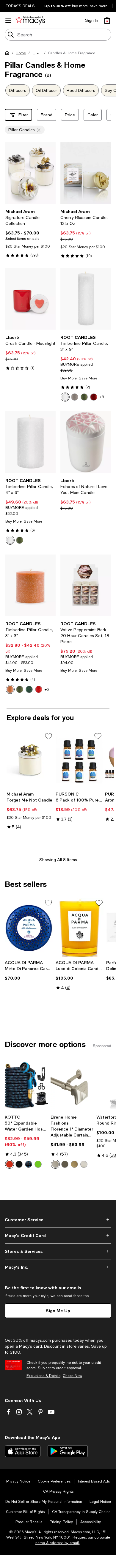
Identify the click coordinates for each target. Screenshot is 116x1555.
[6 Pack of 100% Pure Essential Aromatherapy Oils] (79, 760)
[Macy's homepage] (8, 54)
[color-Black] (19, 1164)
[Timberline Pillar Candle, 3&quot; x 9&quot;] (85, 299)
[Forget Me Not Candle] (30, 760)
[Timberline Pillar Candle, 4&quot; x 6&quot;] (30, 442)
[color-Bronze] (64, 1164)
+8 (102, 397)
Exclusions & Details (43, 1376)
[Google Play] (68, 1451)
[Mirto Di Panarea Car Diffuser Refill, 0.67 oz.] (29, 927)
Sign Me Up (58, 1310)
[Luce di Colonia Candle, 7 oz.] (80, 927)
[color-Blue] (28, 1164)
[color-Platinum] (74, 397)
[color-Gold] (74, 1164)
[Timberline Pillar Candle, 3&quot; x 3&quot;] (30, 585)
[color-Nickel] (83, 1164)
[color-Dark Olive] (84, 397)
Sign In (91, 20)
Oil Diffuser (46, 90)
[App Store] (22, 1451)
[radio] (65, 397)
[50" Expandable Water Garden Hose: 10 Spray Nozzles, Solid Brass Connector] (26, 1084)
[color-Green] (38, 1164)
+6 (47, 689)
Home (21, 53)
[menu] (8, 20)
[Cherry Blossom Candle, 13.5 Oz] (85, 173)
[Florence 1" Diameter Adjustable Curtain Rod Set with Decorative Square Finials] (72, 1084)
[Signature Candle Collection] (30, 173)
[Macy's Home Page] (30, 20)
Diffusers (17, 90)
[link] (30, 233)
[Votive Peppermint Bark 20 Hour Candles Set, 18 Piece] (85, 585)
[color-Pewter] (55, 1164)
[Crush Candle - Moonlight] (30, 299)
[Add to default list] (48, 736)
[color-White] (65, 397)
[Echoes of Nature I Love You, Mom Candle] (85, 442)
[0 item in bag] (107, 20)
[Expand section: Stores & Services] (58, 1251)
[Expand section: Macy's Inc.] (58, 1267)
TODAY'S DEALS (20, 6)
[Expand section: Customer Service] (58, 1219)
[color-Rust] (10, 689)
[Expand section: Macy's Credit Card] (58, 1235)
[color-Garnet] (93, 397)
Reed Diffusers (81, 90)
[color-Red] (38, 689)
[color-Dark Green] (29, 689)
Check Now (72, 1376)
